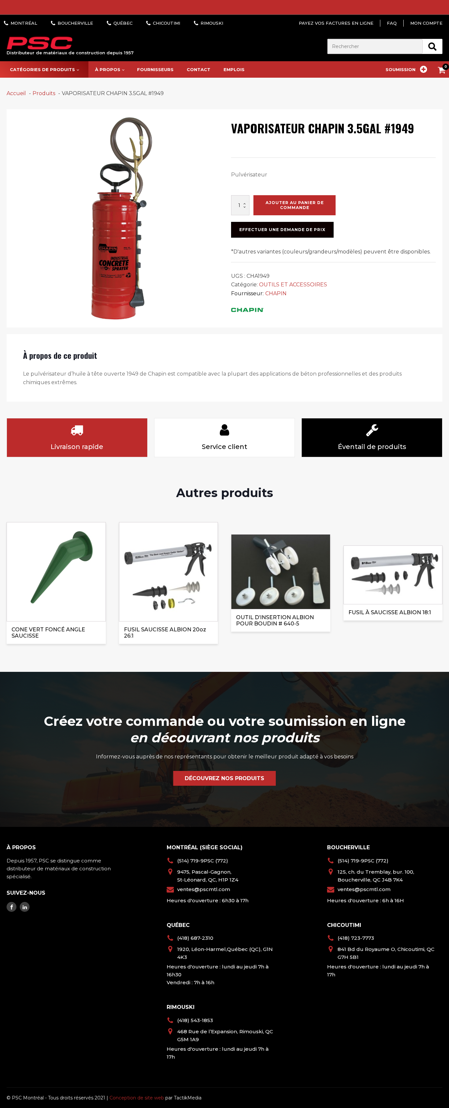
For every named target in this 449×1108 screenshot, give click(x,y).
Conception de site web (136, 1098)
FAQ (392, 23)
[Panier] (443, 71)
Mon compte (426, 23)
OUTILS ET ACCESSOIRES (293, 284)
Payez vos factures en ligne (336, 23)
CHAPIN (276, 293)
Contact (198, 69)
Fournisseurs (155, 69)
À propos (107, 69)
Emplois (234, 69)
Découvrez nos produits (224, 778)
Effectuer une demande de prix (282, 229)
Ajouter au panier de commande (295, 205)
